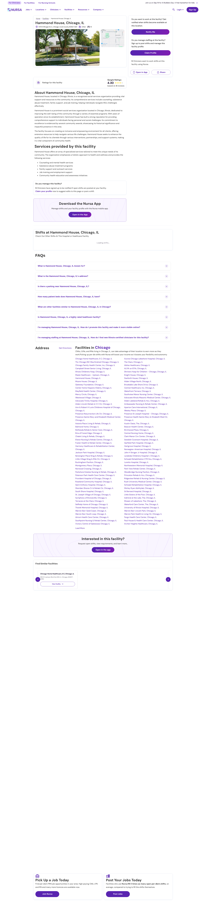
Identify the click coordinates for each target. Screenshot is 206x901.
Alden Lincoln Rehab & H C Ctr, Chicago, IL (93, 404)
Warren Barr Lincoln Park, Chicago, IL (140, 511)
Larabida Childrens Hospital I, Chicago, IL (142, 456)
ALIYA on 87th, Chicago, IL (135, 368)
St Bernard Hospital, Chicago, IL (138, 491)
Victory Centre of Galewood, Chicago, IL (92, 524)
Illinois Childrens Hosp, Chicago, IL (90, 371)
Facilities (46, 18)
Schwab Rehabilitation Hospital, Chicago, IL (143, 485)
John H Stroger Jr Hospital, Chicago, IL (140, 452)
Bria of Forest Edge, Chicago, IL (88, 433)
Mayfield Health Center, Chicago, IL (90, 391)
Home (38, 18)
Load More (80, 528)
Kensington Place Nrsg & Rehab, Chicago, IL (94, 456)
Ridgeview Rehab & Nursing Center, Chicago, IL (144, 478)
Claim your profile (43, 191)
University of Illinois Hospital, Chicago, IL (141, 507)
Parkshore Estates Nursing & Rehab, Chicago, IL (95, 472)
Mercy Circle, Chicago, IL (86, 394)
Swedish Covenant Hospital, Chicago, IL (141, 439)
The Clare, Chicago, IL (133, 362)
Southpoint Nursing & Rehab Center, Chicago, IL (96, 520)
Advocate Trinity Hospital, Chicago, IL (91, 401)
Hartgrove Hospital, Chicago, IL (137, 446)
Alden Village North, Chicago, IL (137, 381)
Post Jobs (118, 894)
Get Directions (65, 348)
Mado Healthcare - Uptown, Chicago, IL (92, 375)
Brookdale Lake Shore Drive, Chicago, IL (141, 384)
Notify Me (150, 32)
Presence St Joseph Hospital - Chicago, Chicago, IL (146, 414)
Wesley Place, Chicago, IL (135, 410)
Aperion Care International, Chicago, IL (141, 407)
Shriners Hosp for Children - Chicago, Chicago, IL (145, 371)
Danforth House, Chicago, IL (136, 378)
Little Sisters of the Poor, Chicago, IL (139, 494)
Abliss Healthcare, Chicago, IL (137, 365)
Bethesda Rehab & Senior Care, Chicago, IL (94, 430)
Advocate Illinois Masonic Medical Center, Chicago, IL (147, 397)
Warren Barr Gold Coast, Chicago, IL (90, 511)
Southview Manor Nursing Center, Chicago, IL (143, 394)
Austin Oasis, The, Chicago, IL (136, 423)
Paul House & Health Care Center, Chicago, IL (143, 520)
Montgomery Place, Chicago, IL (88, 465)
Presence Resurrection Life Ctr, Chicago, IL (93, 414)
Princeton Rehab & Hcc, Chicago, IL (139, 475)
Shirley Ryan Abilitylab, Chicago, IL (139, 488)
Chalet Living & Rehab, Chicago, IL (90, 436)
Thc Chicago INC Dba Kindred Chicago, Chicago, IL (97, 362)
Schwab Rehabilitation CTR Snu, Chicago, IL (143, 459)
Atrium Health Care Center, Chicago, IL (92, 517)
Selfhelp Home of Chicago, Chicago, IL (91, 504)
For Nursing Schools (47, 3)
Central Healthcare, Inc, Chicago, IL (139, 388)
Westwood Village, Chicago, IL (88, 397)
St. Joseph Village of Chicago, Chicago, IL (93, 494)
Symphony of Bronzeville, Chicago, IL (91, 498)
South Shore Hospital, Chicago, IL (89, 491)
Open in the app (103, 550)
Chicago (102, 347)
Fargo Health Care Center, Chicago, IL (140, 517)
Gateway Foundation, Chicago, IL (89, 384)
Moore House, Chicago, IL (86, 381)
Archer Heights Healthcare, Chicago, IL (141, 524)
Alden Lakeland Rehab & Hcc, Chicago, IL (142, 401)
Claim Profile (150, 53)
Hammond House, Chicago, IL (88, 378)
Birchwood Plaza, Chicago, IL (136, 430)
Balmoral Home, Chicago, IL (87, 426)
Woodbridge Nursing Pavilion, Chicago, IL (142, 472)
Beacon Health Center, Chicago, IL (139, 426)
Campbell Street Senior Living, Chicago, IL (93, 368)
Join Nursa (47, 894)
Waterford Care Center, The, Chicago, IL (141, 504)
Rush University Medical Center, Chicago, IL (143, 481)
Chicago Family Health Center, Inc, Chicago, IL (95, 365)
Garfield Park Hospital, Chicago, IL (139, 443)
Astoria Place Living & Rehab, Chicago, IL (93, 423)
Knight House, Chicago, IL (135, 375)
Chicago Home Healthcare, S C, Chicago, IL (93, 358)
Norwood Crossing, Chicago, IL (88, 468)
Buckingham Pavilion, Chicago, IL (89, 462)
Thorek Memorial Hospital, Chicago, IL (91, 507)
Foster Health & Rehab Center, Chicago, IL (93, 443)
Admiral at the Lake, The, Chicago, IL (139, 498)
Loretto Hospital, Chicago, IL (136, 462)
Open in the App (80, 214)
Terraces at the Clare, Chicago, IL (89, 501)
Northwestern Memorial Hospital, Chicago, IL (143, 465)
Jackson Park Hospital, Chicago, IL (90, 452)
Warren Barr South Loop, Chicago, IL (90, 514)
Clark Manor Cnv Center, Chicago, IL (139, 436)
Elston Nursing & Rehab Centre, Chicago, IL (94, 439)
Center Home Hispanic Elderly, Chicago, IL (93, 388)
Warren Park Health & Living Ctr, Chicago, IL (143, 514)
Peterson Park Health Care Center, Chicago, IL (95, 475)
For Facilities (29, 3)
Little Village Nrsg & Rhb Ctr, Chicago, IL (92, 459)
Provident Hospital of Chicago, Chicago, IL (93, 478)
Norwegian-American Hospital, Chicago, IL (142, 449)
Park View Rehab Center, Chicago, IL (140, 468)
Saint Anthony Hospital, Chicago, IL (90, 485)
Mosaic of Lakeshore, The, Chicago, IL (140, 501)
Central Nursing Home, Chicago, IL (139, 433)
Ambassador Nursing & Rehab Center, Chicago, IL (145, 404)
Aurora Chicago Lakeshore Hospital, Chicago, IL (144, 358)
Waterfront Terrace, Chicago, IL (137, 391)
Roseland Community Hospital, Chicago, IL (93, 481)
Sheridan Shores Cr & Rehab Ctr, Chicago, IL (94, 488)
